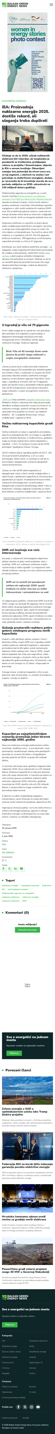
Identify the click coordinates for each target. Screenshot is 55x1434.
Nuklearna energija (9, 1357)
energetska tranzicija (30, 885)
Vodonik (32, 1357)
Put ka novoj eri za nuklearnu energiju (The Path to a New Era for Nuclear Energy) (27, 198)
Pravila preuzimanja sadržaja (13, 1398)
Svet (4, 844)
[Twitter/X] (10, 869)
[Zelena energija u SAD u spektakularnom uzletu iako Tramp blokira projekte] (27, 1090)
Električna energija (14, 101)
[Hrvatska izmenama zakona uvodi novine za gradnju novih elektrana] (27, 1198)
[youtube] (38, 1406)
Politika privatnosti (9, 1418)
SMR (24, 901)
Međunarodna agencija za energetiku (18, 893)
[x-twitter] (25, 1406)
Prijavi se (14, 1053)
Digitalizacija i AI (36, 1363)
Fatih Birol (46, 885)
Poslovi (32, 1373)
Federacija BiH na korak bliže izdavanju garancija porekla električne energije (27, 1166)
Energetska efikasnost (38, 1341)
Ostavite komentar (27, 929)
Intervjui (32, 1368)
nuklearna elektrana (10, 897)
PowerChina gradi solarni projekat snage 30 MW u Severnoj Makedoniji (25, 1270)
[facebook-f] (18, 1406)
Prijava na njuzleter (10, 1387)
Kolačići (26, 1418)
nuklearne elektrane (10, 901)
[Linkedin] (16, 869)
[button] (51, 5)
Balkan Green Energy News (20, 1425)
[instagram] (31, 1406)
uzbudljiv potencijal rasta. (38, 399)
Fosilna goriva (8, 1363)
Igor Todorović (8, 852)
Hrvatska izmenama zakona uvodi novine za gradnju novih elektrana (24, 1218)
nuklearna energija (30, 897)
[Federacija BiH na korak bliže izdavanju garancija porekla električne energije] (27, 1146)
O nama (32, 1392)
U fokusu (6, 1368)
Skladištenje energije (37, 1352)
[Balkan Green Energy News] (15, 5)
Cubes (21, 1428)
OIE (3, 1341)
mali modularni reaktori (18, 889)
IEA (3, 889)
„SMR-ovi (6, 399)
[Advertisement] (27, 984)
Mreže (31, 1346)
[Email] (22, 869)
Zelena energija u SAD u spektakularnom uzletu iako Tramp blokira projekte (24, 1111)
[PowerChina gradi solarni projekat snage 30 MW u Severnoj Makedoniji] (27, 1251)
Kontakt (32, 1387)
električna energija (10, 885)
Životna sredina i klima (11, 1352)
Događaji (5, 1373)
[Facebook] (4, 869)
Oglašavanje (7, 1392)
